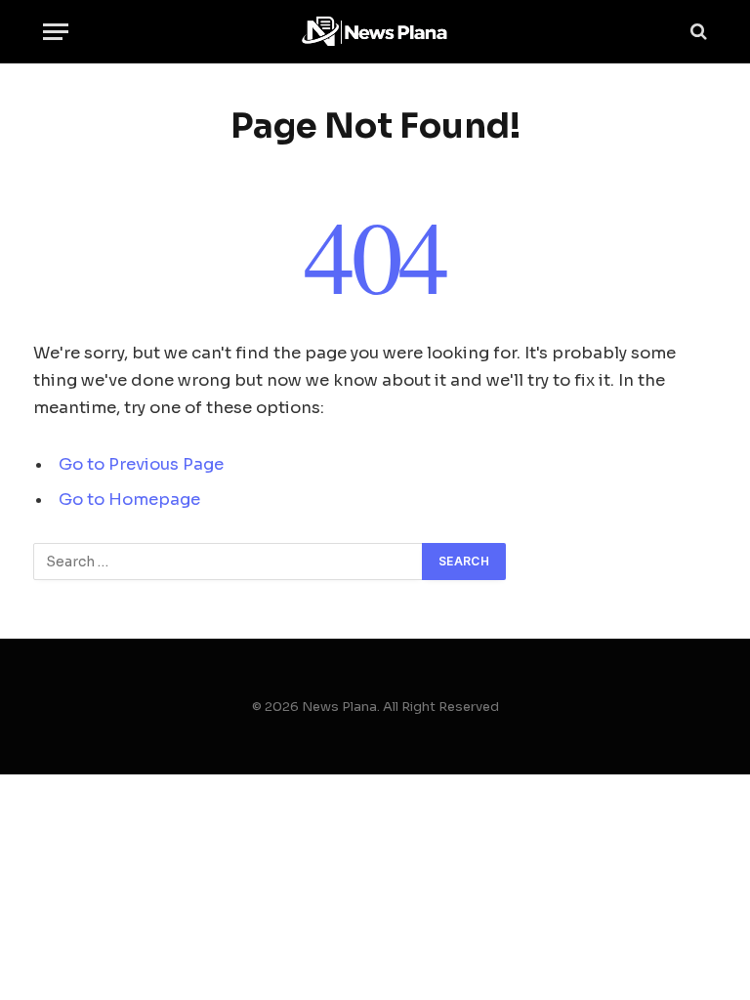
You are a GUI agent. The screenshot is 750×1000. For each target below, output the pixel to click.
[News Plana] (375, 32)
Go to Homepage (129, 499)
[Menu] (55, 32)
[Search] (697, 32)
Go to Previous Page (141, 464)
